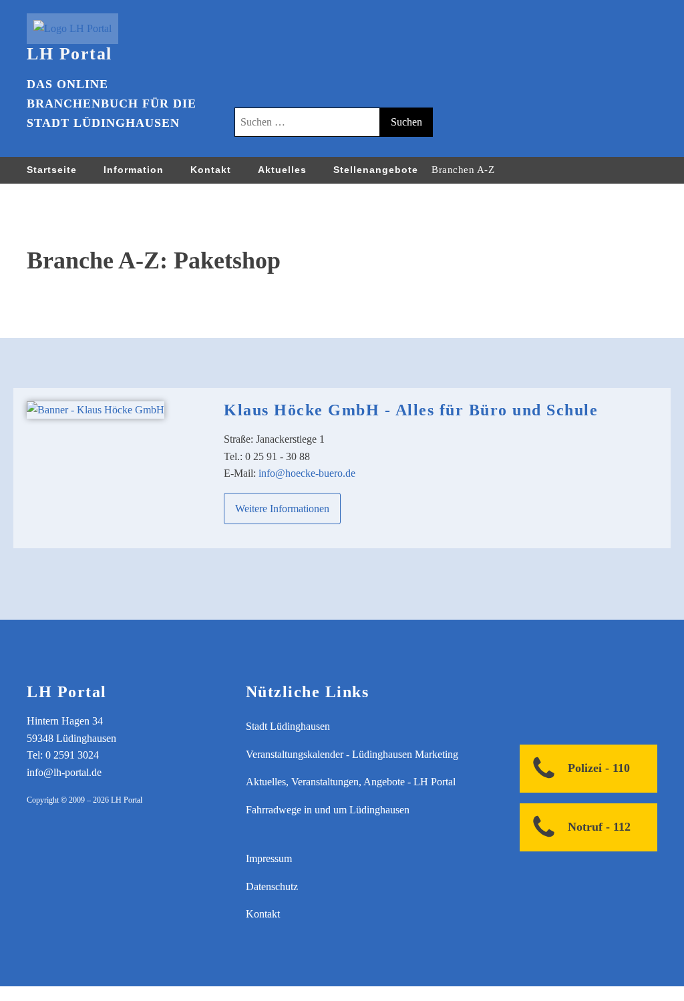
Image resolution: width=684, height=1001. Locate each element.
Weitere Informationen (282, 508)
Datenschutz (272, 886)
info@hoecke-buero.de (307, 473)
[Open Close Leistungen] (507, 170)
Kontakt (210, 169)
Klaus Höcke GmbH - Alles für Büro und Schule (411, 410)
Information (134, 169)
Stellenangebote (375, 169)
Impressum (269, 858)
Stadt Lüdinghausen (288, 726)
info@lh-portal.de (64, 772)
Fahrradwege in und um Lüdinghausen (327, 809)
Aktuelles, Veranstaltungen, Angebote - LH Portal (351, 781)
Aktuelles (282, 169)
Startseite (52, 169)
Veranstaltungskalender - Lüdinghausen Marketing (352, 754)
